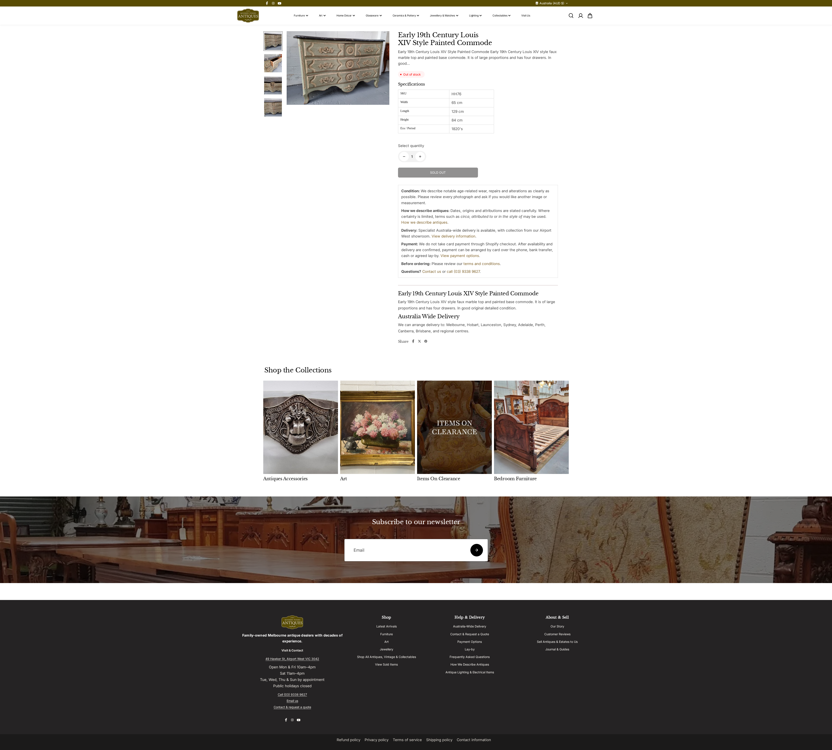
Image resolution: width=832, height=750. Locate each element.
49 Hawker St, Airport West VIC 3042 (292, 659)
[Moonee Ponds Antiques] (248, 16)
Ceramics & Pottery (404, 15)
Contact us (431, 271)
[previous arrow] (295, 78)
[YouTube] (279, 3)
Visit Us (525, 15)
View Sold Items (386, 664)
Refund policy (348, 740)
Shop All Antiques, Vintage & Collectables (386, 657)
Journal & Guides (557, 649)
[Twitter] (419, 341)
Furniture (299, 15)
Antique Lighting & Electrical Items (469, 672)
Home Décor (344, 15)
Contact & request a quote (292, 707)
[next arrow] (381, 78)
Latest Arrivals (386, 626)
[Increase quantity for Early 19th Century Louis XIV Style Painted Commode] (420, 156)
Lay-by (470, 649)
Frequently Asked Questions (470, 657)
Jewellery (386, 649)
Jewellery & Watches (442, 15)
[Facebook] (267, 3)
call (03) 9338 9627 (463, 271)
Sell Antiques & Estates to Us (557, 641)
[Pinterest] (425, 341)
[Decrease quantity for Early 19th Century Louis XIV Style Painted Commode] (404, 156)
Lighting (474, 15)
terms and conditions (481, 264)
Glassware (372, 15)
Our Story (557, 626)
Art (320, 15)
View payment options (459, 256)
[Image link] (292, 622)
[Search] (571, 15)
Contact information (474, 740)
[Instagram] (273, 3)
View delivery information (453, 236)
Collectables (499, 15)
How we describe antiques (424, 222)
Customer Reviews (557, 634)
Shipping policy (439, 740)
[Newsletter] (476, 550)
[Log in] (580, 15)
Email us (292, 701)
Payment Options (469, 641)
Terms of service (407, 740)
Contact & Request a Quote (469, 634)
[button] (590, 15)
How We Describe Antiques (469, 664)
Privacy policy (376, 740)
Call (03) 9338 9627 (292, 694)
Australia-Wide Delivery (469, 626)
